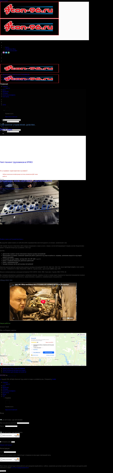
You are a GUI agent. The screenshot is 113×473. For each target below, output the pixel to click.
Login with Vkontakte (17, 420)
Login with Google (6, 420)
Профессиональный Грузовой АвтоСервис (16, 77)
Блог (4, 90)
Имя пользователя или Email (8, 423)
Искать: (5, 121)
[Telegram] (6, 53)
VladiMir (54, 379)
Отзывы (5, 93)
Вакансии (6, 91)
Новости (7, 88)
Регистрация (3, 470)
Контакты (6, 96)
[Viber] (4, 53)
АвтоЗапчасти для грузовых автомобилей (16, 79)
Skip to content (4, 1)
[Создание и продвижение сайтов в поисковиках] (3, 376)
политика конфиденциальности (20, 467)
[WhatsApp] (9, 53)
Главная (5, 86)
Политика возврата (9, 95)
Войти (13, 441)
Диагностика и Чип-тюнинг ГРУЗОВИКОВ (16, 74)
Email (1, 452)
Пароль (2, 426)
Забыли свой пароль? (6, 445)
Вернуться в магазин (11, 116)
